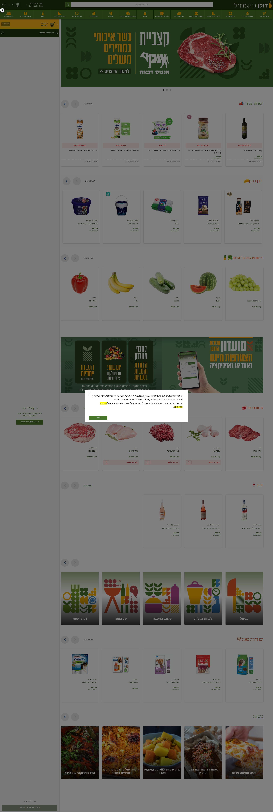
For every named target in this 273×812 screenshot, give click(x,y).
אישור (98, 418)
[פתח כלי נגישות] (2, 10)
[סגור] (89, 394)
